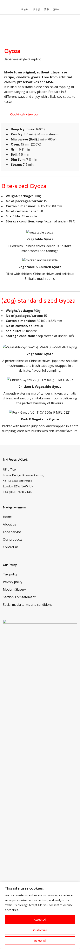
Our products (12, 539)
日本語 (36, 9)
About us (9, 524)
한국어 (56, 9)
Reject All (40, 940)
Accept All (40, 919)
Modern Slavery (14, 589)
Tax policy (10, 574)
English (25, 9)
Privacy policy (12, 582)
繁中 (46, 9)
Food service (12, 532)
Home (7, 517)
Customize (40, 930)
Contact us (10, 547)
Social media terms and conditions (27, 604)
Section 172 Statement (19, 597)
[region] (40, 915)
